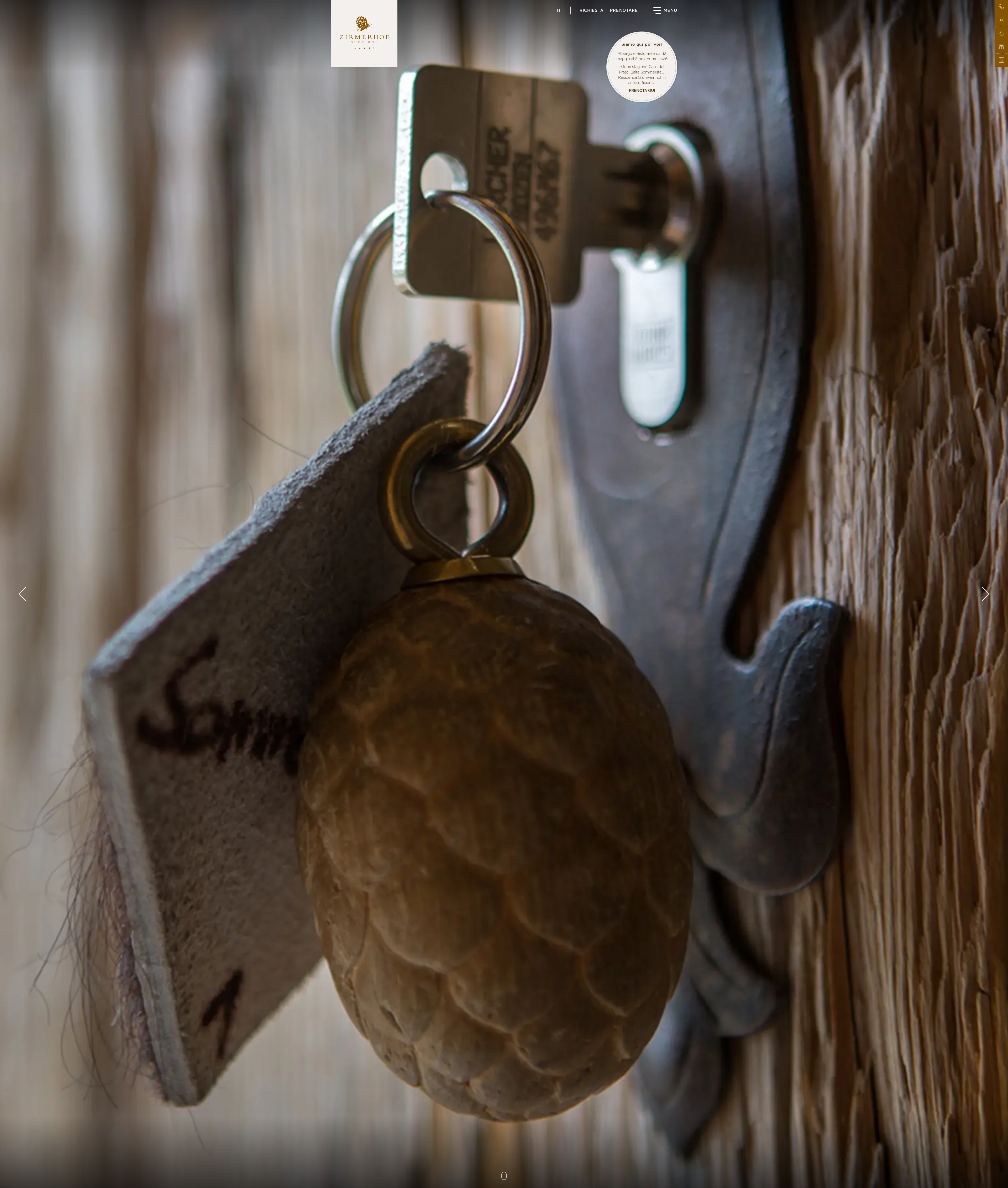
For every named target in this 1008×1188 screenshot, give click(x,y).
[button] (22, 594)
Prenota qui (642, 90)
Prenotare (624, 10)
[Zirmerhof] (364, 33)
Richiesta (592, 10)
